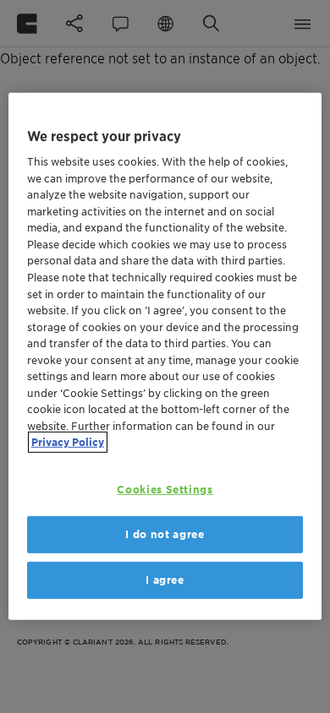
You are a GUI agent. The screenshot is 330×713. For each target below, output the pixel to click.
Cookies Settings (164, 489)
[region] (165, 356)
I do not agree (164, 534)
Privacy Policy (67, 442)
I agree (165, 580)
